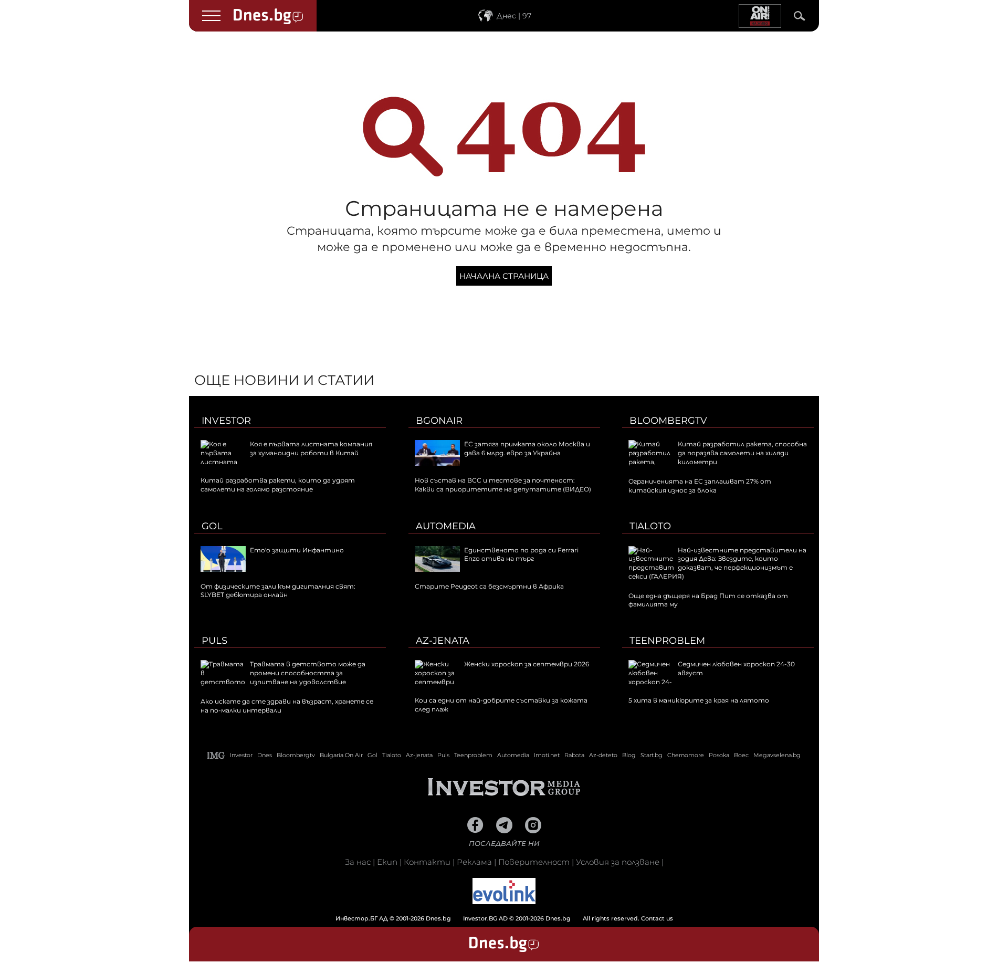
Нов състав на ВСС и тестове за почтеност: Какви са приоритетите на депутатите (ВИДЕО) (503, 484)
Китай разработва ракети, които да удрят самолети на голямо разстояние (278, 484)
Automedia (446, 526)
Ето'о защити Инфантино (297, 550)
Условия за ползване (617, 862)
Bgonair (439, 420)
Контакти (427, 862)
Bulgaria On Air (341, 755)
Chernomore (685, 755)
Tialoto (650, 526)
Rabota (574, 755)
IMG (216, 755)
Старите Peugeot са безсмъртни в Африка (489, 586)
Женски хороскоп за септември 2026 (526, 664)
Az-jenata (442, 640)
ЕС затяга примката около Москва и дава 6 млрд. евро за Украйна (527, 448)
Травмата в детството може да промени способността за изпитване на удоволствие (307, 673)
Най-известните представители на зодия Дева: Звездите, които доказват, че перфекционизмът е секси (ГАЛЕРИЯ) (717, 563)
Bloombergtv (668, 420)
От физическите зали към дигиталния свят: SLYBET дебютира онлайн (278, 590)
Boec (741, 755)
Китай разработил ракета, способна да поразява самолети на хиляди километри (742, 453)
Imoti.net (547, 755)
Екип (387, 862)
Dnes (264, 755)
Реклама (474, 862)
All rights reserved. (488, 918)
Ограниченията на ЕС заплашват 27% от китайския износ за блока (699, 485)
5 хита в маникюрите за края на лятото (698, 700)
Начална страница (504, 276)
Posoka (719, 755)
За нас (358, 862)
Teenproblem (667, 640)
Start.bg (651, 755)
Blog (629, 755)
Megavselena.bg (777, 755)
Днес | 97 (514, 15)
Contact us (657, 918)
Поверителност (534, 862)
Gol (212, 526)
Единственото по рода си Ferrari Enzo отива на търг (521, 554)
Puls (214, 640)
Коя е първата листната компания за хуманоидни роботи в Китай (311, 448)
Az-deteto (603, 755)
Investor (226, 420)
